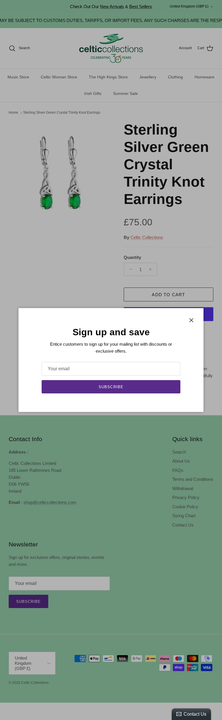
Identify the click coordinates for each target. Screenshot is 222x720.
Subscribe (111, 387)
